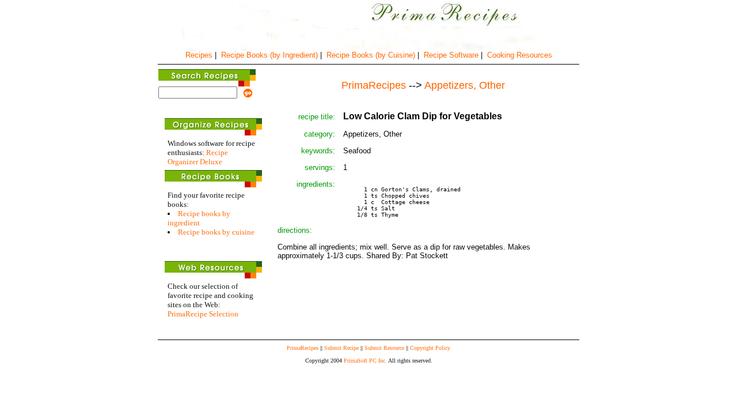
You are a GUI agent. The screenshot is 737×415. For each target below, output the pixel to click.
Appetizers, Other (464, 85)
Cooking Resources (519, 55)
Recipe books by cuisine (216, 232)
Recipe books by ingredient (199, 218)
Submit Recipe (341, 348)
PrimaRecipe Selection (203, 314)
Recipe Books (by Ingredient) (269, 55)
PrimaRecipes (302, 348)
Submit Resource (384, 348)
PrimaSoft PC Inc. (365, 360)
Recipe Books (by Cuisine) (370, 55)
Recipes (198, 55)
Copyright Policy (430, 348)
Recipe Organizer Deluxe (198, 157)
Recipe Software (451, 55)
